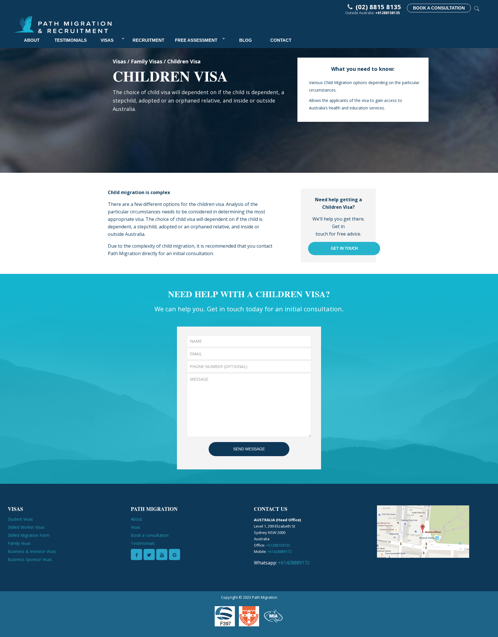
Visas (135, 527)
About (136, 519)
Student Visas (20, 519)
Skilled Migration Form (29, 535)
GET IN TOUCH (344, 248)
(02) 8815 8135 (378, 6)
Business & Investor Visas (32, 551)
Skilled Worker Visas (26, 527)
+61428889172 (279, 551)
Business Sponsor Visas (30, 559)
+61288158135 (387, 12)
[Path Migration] (63, 24)
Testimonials (143, 543)
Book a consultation (150, 535)
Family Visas (19, 543)
